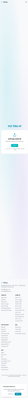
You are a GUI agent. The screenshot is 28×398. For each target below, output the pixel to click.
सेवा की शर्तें (3, 365)
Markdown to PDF (19, 314)
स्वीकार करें (18, 394)
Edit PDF (3, 327)
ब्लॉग (2, 356)
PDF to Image (18, 299)
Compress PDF (19, 320)
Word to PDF (18, 304)
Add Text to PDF (5, 333)
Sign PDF (3, 329)
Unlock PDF (18, 331)
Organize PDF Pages (6, 310)
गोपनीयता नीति (4, 363)
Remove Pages (5, 304)
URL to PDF (18, 312)
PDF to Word (18, 306)
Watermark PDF (5, 344)
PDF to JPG (18, 297)
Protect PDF (18, 329)
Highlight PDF (4, 340)
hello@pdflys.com (5, 289)
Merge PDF (4, 297)
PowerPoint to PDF (19, 310)
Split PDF (3, 299)
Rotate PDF (4, 301)
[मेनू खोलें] (26, 2)
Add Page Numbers (6, 308)
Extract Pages (4, 306)
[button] (14, 142)
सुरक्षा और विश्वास (4, 367)
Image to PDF (18, 301)
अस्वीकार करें (10, 394)
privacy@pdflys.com (6, 291)
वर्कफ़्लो (2, 352)
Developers (4, 359)
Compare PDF (4, 346)
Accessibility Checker (20, 333)
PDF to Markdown (19, 316)
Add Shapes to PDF (6, 342)
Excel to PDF (18, 308)
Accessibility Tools (5, 361)
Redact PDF (18, 327)
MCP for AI (3, 354)
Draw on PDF (4, 337)
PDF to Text (18, 318)
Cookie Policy (4, 369)
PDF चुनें (14, 145)
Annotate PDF (4, 335)
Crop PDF (3, 331)
